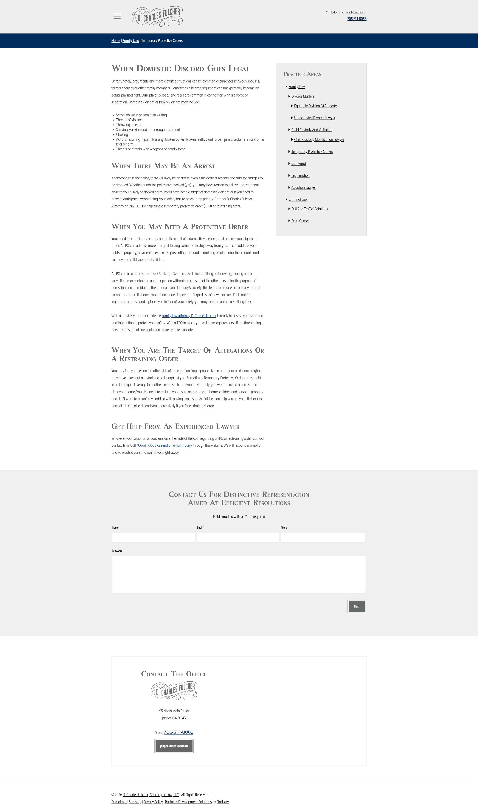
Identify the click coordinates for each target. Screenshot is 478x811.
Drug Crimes (300, 221)
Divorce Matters (302, 96)
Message (117, 550)
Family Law (297, 86)
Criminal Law (298, 199)
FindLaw (223, 802)
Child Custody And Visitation (311, 130)
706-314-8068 (357, 19)
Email (200, 527)
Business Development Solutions (188, 802)
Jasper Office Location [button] (174, 746)
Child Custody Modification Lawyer (319, 139)
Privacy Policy (153, 802)
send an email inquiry (176, 445)
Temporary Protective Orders (312, 151)
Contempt (298, 163)
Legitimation (300, 175)
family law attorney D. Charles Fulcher (189, 315)
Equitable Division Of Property (315, 106)
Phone (284, 527)
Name (115, 527)
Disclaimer (119, 802)
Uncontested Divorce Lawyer (314, 118)
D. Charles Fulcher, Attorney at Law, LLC (151, 794)
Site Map (135, 802)
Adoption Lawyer (303, 187)
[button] (117, 16)
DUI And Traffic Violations (309, 209)
